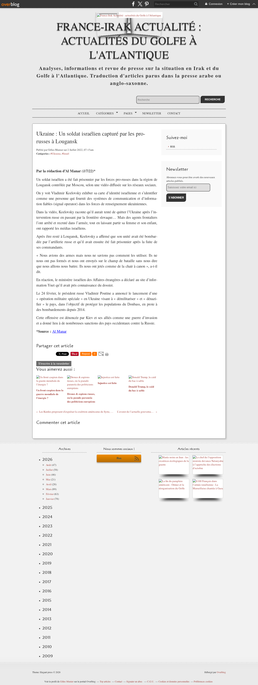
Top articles (105, 681)
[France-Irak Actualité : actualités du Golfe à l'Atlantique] (129, 15)
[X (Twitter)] (140, 4)
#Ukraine (56, 153)
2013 (46, 618)
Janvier (50, 499)
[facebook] (133, 4)
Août (48, 465)
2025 (47, 507)
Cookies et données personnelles (173, 681)
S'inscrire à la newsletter (53, 363)
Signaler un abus (134, 681)
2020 (47, 553)
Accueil (84, 113)
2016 (46, 591)
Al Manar (59, 331)
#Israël (65, 153)
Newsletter (151, 113)
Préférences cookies (203, 681)
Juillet (49, 470)
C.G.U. (150, 681)
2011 (46, 637)
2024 (47, 516)
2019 (46, 563)
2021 (46, 544)
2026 (47, 459)
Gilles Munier (66, 681)
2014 (46, 609)
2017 (46, 581)
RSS (172, 146)
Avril (48, 484)
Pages (126, 113)
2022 (47, 535)
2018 (46, 572)
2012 (46, 628)
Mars (48, 489)
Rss (119, 458)
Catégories (103, 113)
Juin (48, 474)
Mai (48, 479)
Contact (173, 113)
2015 (46, 600)
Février (50, 494)
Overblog (221, 672)
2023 (47, 526)
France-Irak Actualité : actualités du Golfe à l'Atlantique (129, 40)
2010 (47, 646)
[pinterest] (146, 4)
